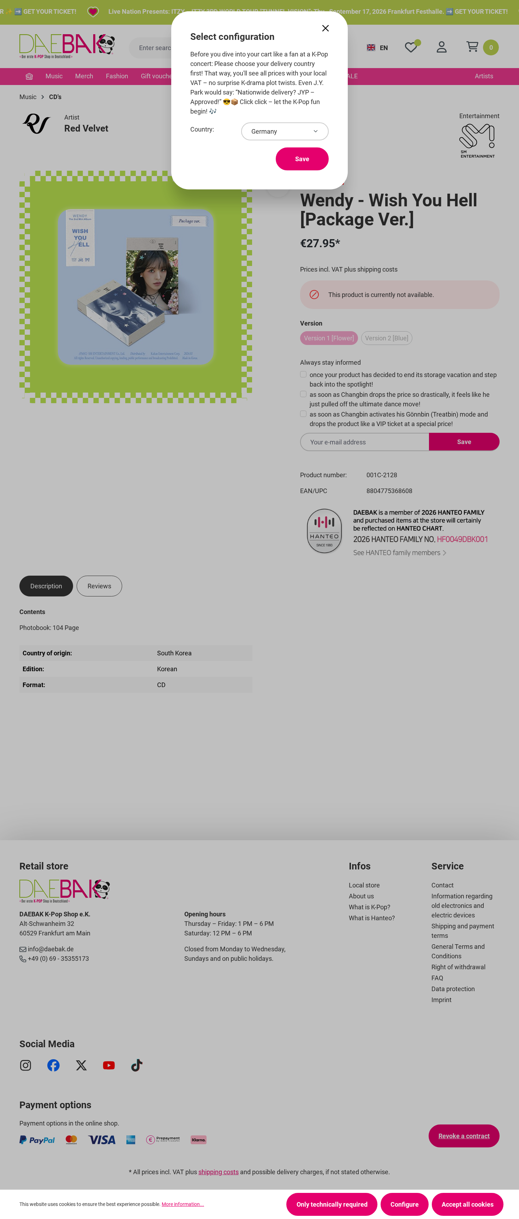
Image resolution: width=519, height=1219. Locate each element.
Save (302, 159)
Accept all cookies (468, 1204)
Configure (404, 1204)
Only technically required (332, 1204)
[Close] (325, 28)
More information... (183, 1204)
